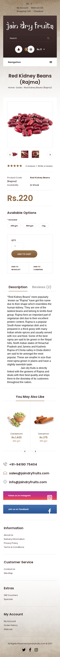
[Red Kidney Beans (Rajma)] (30, 124)
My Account (22, 7)
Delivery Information (14, 539)
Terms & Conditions (14, 547)
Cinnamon (43, 433)
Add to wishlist (15, 268)
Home (11, 87)
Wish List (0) (37, 7)
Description (18, 287)
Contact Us (9, 569)
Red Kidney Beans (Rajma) (38, 87)
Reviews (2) (41, 287)
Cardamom (16, 433)
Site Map (8, 573)
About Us (8, 535)
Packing (12, 220)
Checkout (38, 11)
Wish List (8, 629)
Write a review (45, 166)
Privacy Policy (11, 543)
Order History (11, 625)
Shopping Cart (24, 11)
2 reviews (30, 166)
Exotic (19, 87)
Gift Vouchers (11, 595)
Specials (8, 599)
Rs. (27, 3)
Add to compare (38, 268)
